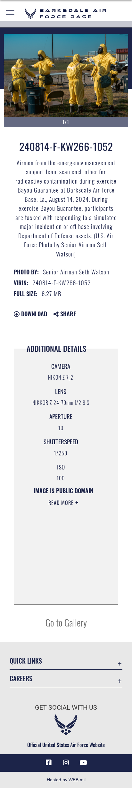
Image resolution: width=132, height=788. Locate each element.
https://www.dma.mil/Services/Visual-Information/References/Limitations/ (61, 593)
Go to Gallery (66, 622)
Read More (61, 503)
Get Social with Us (66, 707)
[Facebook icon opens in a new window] (49, 763)
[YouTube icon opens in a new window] (83, 763)
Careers (21, 678)
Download (33, 314)
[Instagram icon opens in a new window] (66, 763)
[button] (10, 13)
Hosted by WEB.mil (66, 779)
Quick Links (26, 661)
